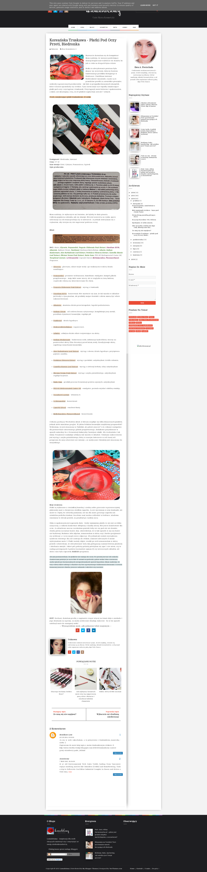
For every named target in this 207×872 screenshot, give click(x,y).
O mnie (147, 868)
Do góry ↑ (156, 868)
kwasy (138, 322)
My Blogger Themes (90, 868)
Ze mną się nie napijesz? (64, 714)
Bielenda (132, 317)
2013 (133, 259)
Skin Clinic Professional (149, 320)
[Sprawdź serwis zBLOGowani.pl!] (144, 346)
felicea (132, 322)
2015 (133, 195)
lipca (135, 249)
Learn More (145, 5)
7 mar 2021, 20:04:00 (67, 761)
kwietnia (136, 255)
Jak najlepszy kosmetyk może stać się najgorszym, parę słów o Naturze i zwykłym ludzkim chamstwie (85, 696)
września (136, 243)
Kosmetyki (104, 27)
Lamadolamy (103, 10)
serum (131, 331)
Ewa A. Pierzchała (144, 67)
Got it (155, 5)
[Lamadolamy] (58, 831)
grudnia (136, 201)
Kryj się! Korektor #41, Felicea (144, 220)
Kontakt (140, 868)
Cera (82, 27)
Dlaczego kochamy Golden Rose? (61, 693)
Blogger (74, 849)
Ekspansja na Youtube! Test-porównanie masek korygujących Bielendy (149, 118)
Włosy (92, 27)
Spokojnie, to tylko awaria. (142, 223)
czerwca (136, 252)
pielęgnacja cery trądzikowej (140, 325)
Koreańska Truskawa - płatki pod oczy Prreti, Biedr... (145, 234)
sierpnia (136, 246)
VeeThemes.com (116, 868)
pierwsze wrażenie (136, 328)
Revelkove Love (66, 735)
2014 (133, 198)
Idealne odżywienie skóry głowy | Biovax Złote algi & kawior (149, 104)
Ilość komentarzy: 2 (69, 49)
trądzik (145, 331)
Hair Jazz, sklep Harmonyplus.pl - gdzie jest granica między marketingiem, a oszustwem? (149, 172)
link (70, 772)
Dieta (115, 27)
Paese (151, 317)
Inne (134, 27)
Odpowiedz (118, 753)
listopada (136, 204)
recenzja (149, 328)
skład (138, 331)
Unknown (54, 49)
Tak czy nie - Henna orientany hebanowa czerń (149, 157)
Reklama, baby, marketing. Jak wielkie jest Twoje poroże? (150, 144)
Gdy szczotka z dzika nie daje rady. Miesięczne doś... (143, 226)
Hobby (125, 27)
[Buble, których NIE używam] (110, 679)
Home (73, 27)
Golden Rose (142, 317)
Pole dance (133, 320)
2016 (133, 192)
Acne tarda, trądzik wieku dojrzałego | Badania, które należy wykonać (149, 131)
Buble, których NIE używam (110, 691)
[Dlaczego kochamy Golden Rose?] (61, 679)
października (138, 239)
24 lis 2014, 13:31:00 (67, 737)
